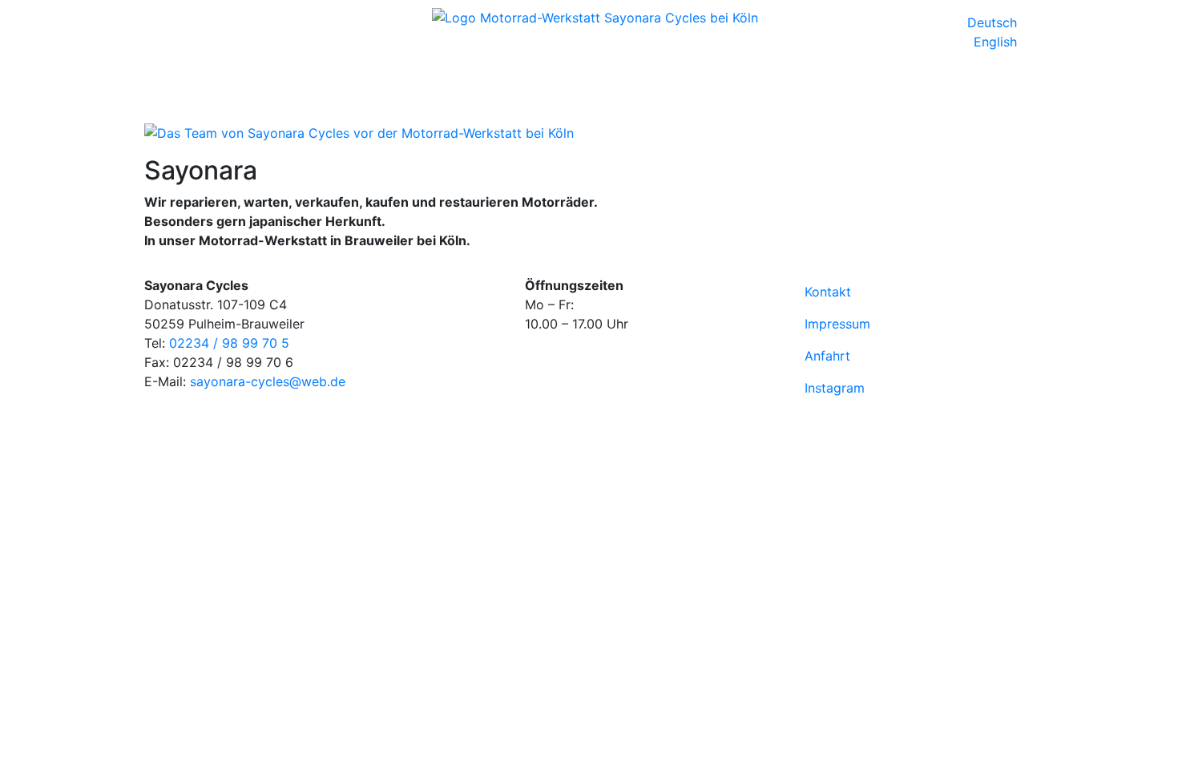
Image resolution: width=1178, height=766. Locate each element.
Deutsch (994, 22)
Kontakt (828, 292)
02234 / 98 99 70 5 (229, 343)
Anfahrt (827, 356)
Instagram (835, 388)
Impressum (837, 324)
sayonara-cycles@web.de (267, 381)
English (997, 42)
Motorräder (262, 80)
